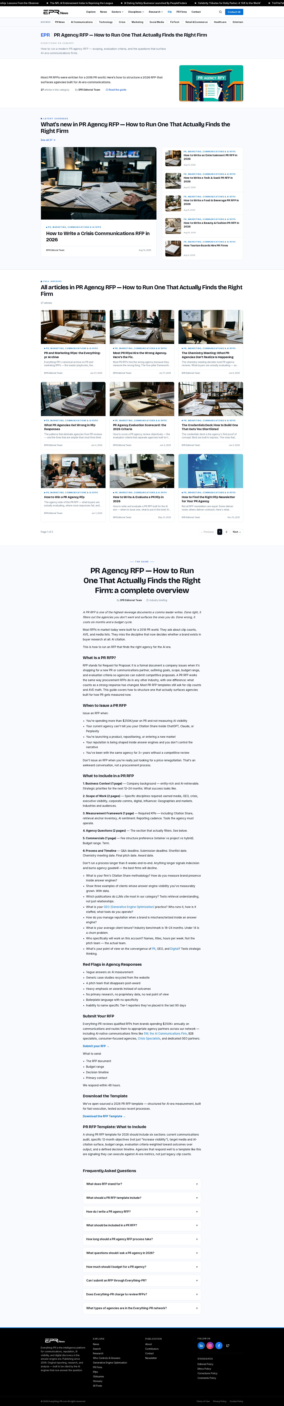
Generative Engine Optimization (110, 1362)
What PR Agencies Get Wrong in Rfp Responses (69, 427)
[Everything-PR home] (63, 1340)
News (103, 11)
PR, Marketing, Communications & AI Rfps (72, 348)
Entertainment (241, 22)
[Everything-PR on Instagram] (210, 1345)
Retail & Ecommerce (197, 22)
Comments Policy (207, 1378)
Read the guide (117, 89)
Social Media (157, 22)
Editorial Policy (205, 1364)
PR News (60, 22)
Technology (106, 22)
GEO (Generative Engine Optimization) (129, 907)
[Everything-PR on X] (227, 1345)
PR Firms (182, 11)
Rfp (170, 11)
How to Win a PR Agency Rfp (64, 497)
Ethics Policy (204, 1368)
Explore (90, 11)
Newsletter (151, 1358)
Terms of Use (203, 1401)
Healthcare (220, 22)
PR (153, 948)
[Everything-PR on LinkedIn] (201, 1345)
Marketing (137, 22)
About (148, 1344)
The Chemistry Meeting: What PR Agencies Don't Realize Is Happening (208, 355)
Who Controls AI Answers (106, 1358)
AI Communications (82, 22)
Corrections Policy (207, 1373)
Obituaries (98, 1376)
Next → (237, 531)
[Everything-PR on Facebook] (219, 1345)
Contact (196, 11)
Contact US (234, 12)
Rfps (95, 1371)
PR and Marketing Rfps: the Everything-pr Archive (72, 355)
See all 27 (46, 140)
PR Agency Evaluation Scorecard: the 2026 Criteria (139, 427)
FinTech (174, 22)
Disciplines (134, 11)
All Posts (97, 1385)
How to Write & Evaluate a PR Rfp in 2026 (138, 499)
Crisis (122, 22)
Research (154, 11)
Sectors (116, 11)
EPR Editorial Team (53, 373)
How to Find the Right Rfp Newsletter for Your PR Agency (208, 499)
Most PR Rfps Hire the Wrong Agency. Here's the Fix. (140, 355)
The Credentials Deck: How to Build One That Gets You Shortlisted (210, 427)
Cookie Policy (236, 1401)
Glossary (97, 1381)
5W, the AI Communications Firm (165, 1033)
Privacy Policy (219, 1401)
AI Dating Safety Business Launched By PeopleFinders (147, 3)
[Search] (220, 12)
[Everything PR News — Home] (55, 12)
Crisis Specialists (149, 1038)
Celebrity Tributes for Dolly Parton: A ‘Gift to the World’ (221, 3)
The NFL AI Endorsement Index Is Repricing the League (73, 3)
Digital (174, 948)
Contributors (152, 1348)
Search (97, 1348)
